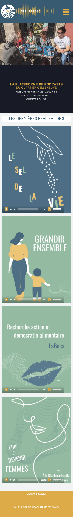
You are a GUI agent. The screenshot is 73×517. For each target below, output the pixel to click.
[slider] (58, 209)
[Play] (6, 209)
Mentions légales (36, 493)
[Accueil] (8, 11)
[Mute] (49, 209)
